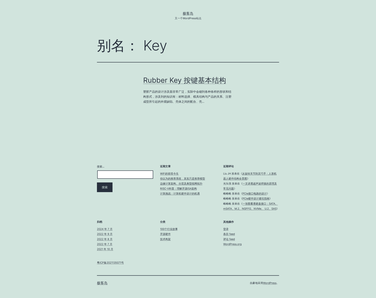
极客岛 (188, 13)
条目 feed (229, 234)
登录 (226, 229)
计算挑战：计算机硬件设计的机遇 (180, 193)
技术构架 (165, 239)
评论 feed (229, 239)
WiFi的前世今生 (169, 173)
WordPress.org (232, 244)
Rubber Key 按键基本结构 (184, 80)
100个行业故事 (169, 229)
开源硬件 (165, 234)
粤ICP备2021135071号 (110, 262)
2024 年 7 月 (105, 229)
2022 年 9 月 (105, 234)
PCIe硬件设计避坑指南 (255, 198)
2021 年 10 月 (105, 249)
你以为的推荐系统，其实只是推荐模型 (182, 178)
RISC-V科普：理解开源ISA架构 (178, 188)
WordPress (269, 283)
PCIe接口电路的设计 (254, 193)
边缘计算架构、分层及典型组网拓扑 (181, 183)
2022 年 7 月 (104, 244)
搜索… (100, 166)
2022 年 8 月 (105, 239)
